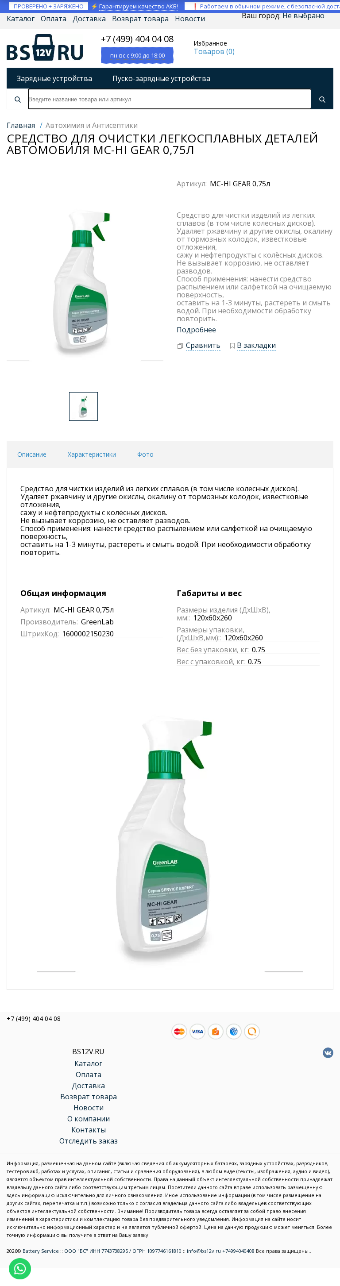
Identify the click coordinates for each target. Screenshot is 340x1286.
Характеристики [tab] (92, 454)
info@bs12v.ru (204, 1250)
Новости (190, 19)
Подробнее (196, 330)
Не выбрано (303, 15)
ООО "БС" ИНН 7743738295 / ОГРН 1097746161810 (123, 1250)
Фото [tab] (145, 454)
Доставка (89, 19)
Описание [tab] (31, 454)
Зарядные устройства (54, 78)
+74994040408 (238, 1250)
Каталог (21, 19)
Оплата (53, 19)
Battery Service (41, 1250)
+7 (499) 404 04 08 (137, 39)
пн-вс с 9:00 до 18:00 (137, 55)
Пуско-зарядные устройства (161, 78)
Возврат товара (140, 19)
